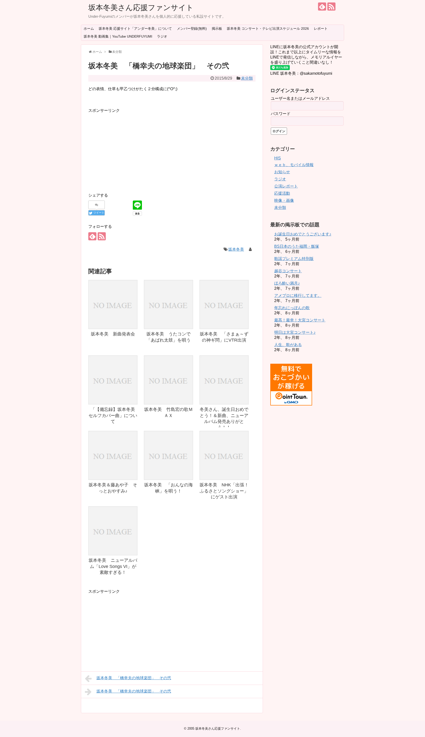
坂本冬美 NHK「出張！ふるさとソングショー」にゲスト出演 (224, 490)
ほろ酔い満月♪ (287, 283)
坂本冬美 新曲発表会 (113, 334)
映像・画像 (284, 200)
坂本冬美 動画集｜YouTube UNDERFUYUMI (118, 36)
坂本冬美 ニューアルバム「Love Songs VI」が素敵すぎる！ (113, 566)
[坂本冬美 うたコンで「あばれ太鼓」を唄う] (168, 304)
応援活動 (282, 193)
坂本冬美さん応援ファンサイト (141, 7)
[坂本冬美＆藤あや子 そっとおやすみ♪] (112, 455)
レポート (321, 28)
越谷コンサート (288, 271)
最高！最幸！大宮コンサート (299, 320)
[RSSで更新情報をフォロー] (331, 6)
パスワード (280, 114)
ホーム (89, 28)
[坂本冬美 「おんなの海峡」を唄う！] (168, 455)
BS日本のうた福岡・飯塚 (296, 246)
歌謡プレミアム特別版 (294, 259)
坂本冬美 (236, 249)
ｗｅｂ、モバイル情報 (294, 165)
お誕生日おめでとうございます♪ (302, 234)
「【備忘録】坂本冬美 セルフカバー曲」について (114, 415)
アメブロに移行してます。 (297, 295)
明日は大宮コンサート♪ (295, 332)
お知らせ (282, 172)
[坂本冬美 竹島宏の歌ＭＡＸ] (168, 380)
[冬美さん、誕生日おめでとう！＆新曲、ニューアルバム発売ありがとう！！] (224, 380)
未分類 (247, 78)
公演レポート (286, 186)
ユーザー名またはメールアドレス (300, 98)
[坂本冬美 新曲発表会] (112, 304)
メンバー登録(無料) (192, 28)
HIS (277, 158)
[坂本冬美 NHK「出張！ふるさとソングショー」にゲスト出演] (224, 455)
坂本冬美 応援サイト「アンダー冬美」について (135, 28)
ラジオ (162, 36)
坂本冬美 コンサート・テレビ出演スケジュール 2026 (268, 28)
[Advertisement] (129, 148)
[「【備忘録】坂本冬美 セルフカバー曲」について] (112, 380)
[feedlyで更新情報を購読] (322, 6)
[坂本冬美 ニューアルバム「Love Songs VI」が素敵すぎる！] (112, 530)
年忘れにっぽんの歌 (292, 308)
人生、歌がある (288, 345)
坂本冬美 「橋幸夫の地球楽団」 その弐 (133, 678)
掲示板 (217, 28)
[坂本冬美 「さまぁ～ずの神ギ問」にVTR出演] (224, 304)
